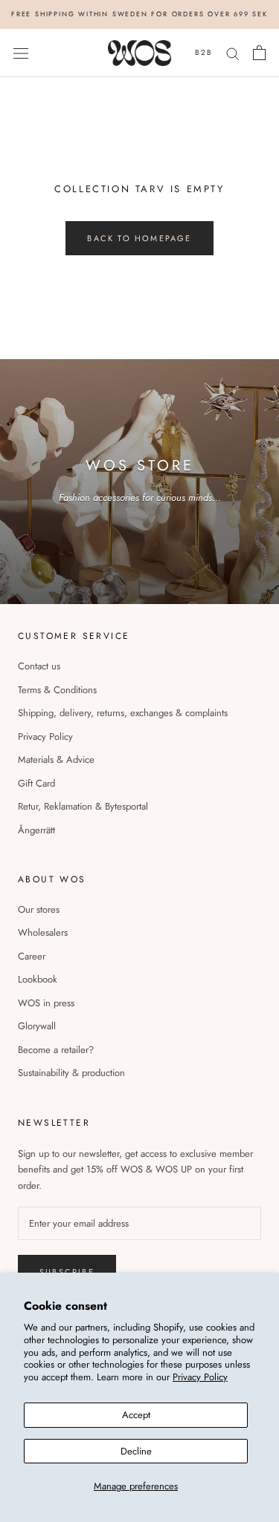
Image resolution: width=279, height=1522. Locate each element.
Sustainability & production (71, 1073)
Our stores (39, 909)
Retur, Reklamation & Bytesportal (83, 806)
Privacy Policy (200, 1377)
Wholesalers (43, 932)
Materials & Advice (56, 759)
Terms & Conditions (57, 690)
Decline (136, 1451)
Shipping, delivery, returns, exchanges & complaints (123, 713)
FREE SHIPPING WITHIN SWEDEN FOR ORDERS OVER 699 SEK (139, 14)
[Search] (233, 53)
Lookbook (37, 979)
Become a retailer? (56, 1050)
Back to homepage (139, 238)
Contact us (39, 666)
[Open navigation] (20, 53)
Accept (136, 1415)
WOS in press (46, 1003)
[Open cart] (259, 52)
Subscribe (66, 1272)
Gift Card (36, 783)
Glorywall (37, 1026)
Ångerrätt (36, 830)
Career (31, 956)
